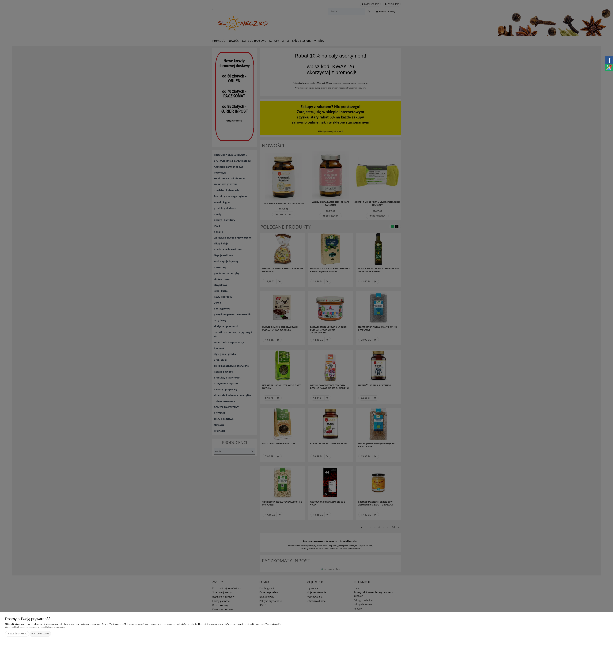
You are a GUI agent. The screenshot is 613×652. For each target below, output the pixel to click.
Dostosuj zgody (40, 634)
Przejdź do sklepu (17, 634)
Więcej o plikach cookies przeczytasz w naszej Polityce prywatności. (35, 627)
